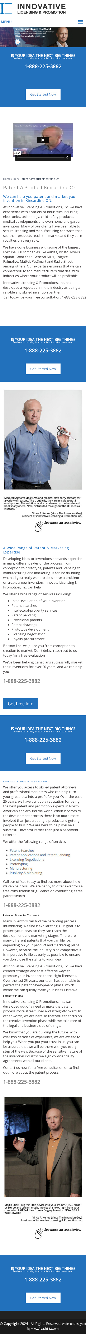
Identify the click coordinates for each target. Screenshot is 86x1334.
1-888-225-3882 (43, 66)
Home (7, 179)
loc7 (15, 179)
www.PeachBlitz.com (45, 1328)
